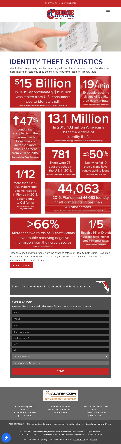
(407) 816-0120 (25, 415)
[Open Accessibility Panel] (6, 438)
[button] (119, 437)
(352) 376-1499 (61, 412)
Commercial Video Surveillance (68, 424)
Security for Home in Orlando (99, 424)
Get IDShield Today (21, 265)
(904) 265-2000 (95, 415)
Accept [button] (94, 439)
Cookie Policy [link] (79, 439)
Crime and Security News (39, 424)
